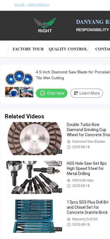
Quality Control (68, 49)
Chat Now (56, 93)
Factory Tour (28, 49)
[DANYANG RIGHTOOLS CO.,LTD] (45, 24)
